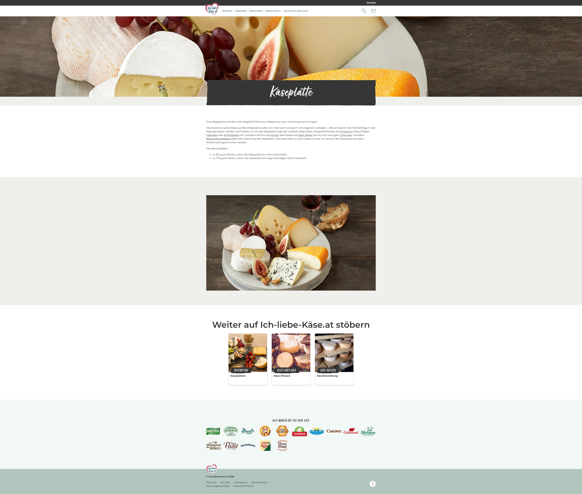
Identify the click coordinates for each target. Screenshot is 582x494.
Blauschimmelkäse (218, 138)
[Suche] (364, 11)
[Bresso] (213, 431)
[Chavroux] (299, 431)
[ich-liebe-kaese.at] (211, 469)
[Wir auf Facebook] (373, 484)
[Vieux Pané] (282, 445)
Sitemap (211, 482)
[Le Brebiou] (368, 431)
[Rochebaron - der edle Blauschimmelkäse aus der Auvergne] (248, 445)
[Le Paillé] (230, 445)
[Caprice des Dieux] (316, 431)
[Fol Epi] (265, 431)
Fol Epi (274, 135)
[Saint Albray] (282, 431)
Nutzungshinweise (218, 486)
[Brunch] (248, 431)
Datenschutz (259, 482)
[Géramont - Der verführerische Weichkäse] (351, 431)
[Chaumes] (334, 431)
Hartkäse (211, 135)
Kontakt (371, 2)
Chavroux (346, 131)
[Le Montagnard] (213, 445)
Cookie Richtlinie (243, 486)
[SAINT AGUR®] (265, 445)
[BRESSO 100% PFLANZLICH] (230, 431)
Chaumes (346, 135)
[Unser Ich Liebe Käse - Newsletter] (373, 11)
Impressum (241, 482)
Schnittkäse (231, 135)
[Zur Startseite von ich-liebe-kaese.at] (211, 9)
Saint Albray (305, 135)
